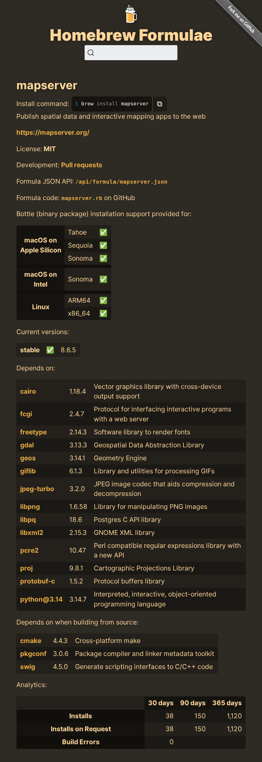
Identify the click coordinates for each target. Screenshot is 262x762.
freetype (33, 432)
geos (28, 458)
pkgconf (33, 653)
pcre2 (29, 550)
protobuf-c (37, 581)
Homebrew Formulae (131, 34)
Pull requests (81, 165)
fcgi (26, 414)
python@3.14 (41, 599)
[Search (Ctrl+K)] (131, 52)
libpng (30, 506)
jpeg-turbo (37, 489)
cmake (30, 640)
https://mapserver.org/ (52, 132)
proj (26, 568)
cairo (28, 391)
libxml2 (31, 532)
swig (27, 666)
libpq (28, 519)
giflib (28, 471)
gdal (27, 445)
